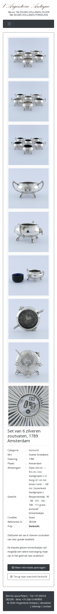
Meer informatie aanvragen (29, 567)
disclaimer (45, 603)
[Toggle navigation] (9, 24)
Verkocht (34, 450)
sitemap (36, 606)
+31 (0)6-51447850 (32, 599)
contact (47, 606)
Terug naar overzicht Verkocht (30, 576)
